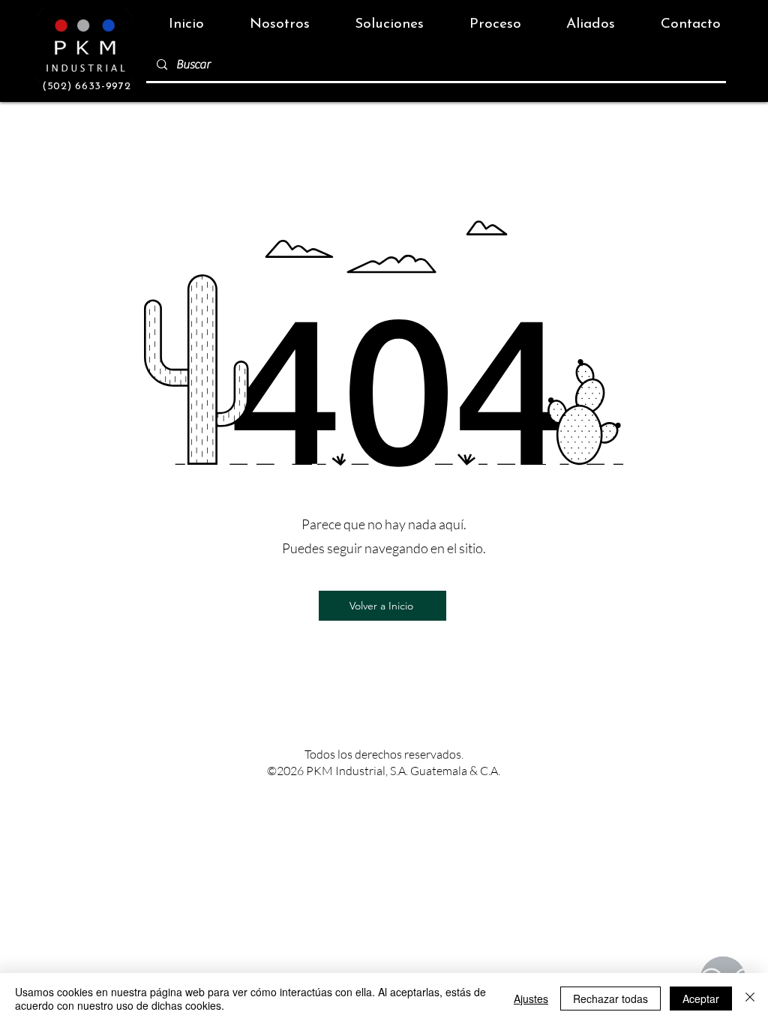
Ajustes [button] (531, 998)
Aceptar (700, 998)
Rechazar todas (610, 998)
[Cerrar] (750, 998)
